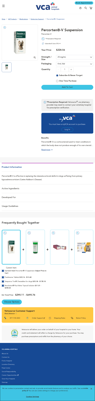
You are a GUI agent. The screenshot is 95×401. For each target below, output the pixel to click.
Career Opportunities (9, 375)
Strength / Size (46, 58)
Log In (67, 130)
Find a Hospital (7, 361)
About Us (5, 353)
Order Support (37, 318)
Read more (45, 150)
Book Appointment (84, 3)
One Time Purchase (67, 81)
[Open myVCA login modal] (81, 8)
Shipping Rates (59, 318)
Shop (3, 19)
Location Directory (8, 364)
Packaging (46, 64)
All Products (12, 19)
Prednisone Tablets (18, 277)
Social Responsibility (9, 371)
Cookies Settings (32, 397)
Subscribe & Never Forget (70, 75)
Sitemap (5, 382)
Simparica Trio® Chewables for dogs (25, 281)
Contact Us (5, 357)
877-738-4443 (15, 318)
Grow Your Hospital (8, 379)
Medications (23, 19)
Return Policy (81, 318)
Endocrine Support (37, 19)
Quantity (45, 69)
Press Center (6, 368)
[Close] (91, 388)
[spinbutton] (65, 69)
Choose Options (11, 302)
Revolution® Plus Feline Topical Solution (23, 287)
